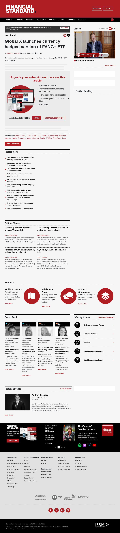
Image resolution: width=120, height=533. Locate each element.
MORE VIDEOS (109, 65)
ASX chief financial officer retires (20, 209)
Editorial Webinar (90, 334)
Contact (82, 20)
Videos (61, 20)
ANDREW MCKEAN (13, 53)
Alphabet (62, 136)
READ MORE (9, 369)
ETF (23, 136)
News (8, 20)
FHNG (44, 136)
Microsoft (35, 138)
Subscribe (97, 9)
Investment (10, 35)
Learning (70, 20)
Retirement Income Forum (94, 325)
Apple (14, 138)
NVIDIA (49, 138)
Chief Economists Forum (93, 351)
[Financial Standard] (21, 9)
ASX (39, 136)
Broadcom (21, 138)
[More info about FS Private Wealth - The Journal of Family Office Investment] (69, 432)
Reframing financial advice (89, 61)
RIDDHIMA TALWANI (43, 235)
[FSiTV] (112, 28)
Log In (108, 9)
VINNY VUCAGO (42, 257)
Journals (40, 20)
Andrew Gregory (40, 395)
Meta (29, 138)
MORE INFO (8, 303)
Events (29, 20)
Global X (17, 136)
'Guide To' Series (13, 289)
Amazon (8, 138)
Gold (34, 136)
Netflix (42, 138)
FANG (29, 136)
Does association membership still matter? (29, 351)
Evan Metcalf (53, 136)
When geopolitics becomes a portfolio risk (12, 351)
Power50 (87, 342)
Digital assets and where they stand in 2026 (45, 349)
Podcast (52, 20)
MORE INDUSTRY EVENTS (106, 317)
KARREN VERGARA (11, 235)
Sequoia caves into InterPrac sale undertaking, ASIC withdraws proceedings (20, 198)
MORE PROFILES (65, 389)
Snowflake (57, 138)
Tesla (64, 138)
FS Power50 (19, 20)
